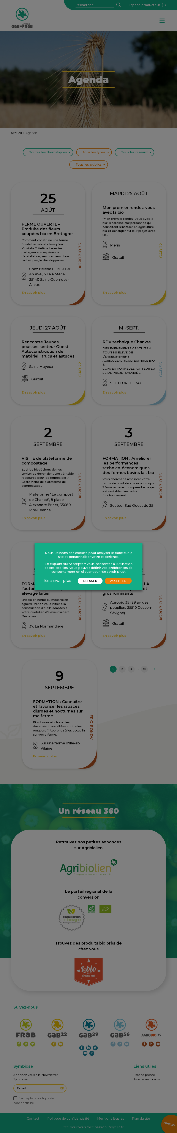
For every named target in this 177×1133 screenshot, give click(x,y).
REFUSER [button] (90, 580)
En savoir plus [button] (57, 580)
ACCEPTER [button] (118, 580)
